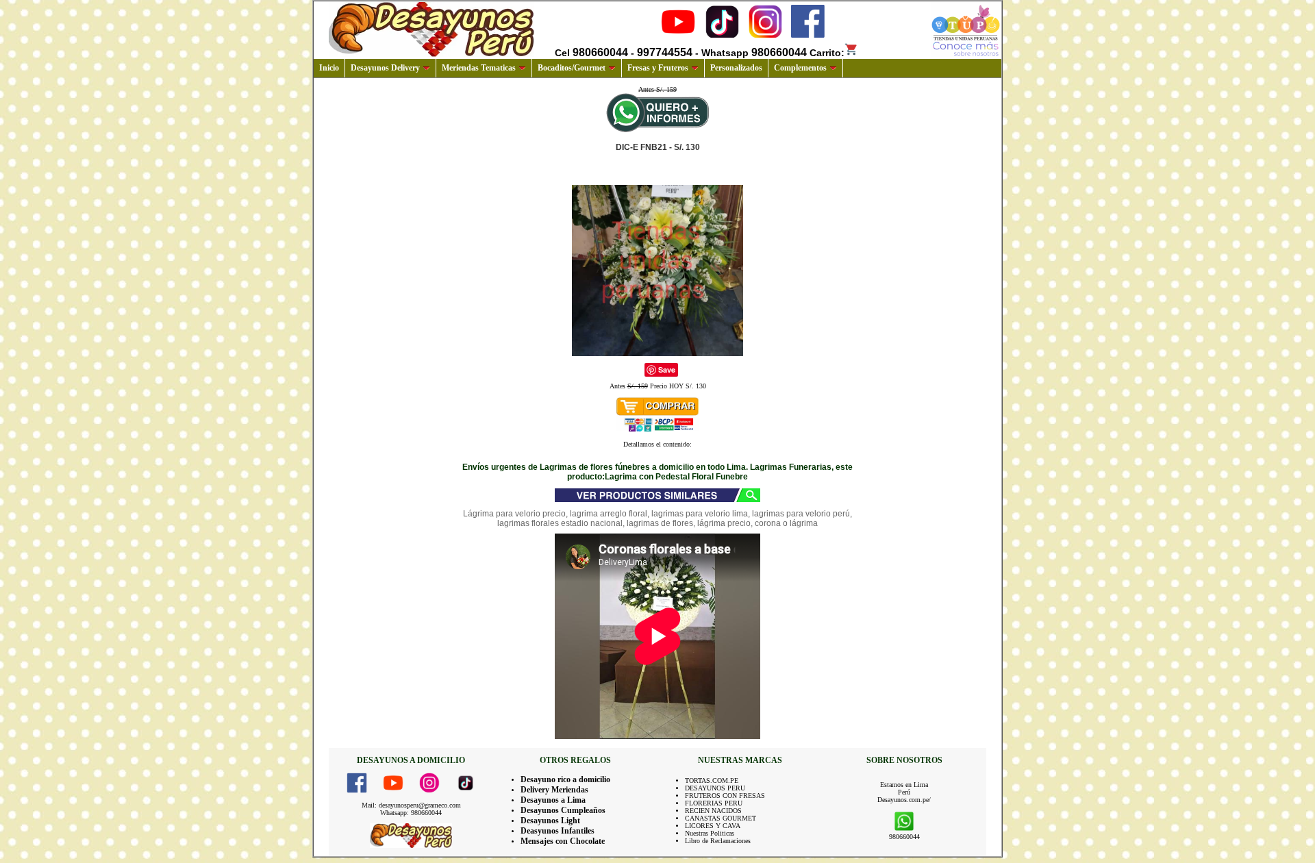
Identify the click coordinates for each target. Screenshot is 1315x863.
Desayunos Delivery (385, 68)
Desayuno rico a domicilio (565, 779)
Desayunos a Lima (553, 800)
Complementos (800, 68)
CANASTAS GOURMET (720, 818)
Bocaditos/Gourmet (571, 68)
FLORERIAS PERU (713, 803)
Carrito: (827, 52)
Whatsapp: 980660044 (411, 812)
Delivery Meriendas (554, 790)
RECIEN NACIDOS (713, 810)
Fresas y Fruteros (657, 68)
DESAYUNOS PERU (715, 788)
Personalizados (736, 68)
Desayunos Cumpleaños (563, 810)
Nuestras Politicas (709, 833)
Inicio (329, 68)
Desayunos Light (550, 820)
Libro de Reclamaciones (718, 841)
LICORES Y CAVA (712, 825)
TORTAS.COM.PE (711, 780)
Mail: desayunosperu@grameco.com (411, 805)
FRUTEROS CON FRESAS (725, 795)
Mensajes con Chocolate (563, 841)
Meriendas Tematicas (479, 68)
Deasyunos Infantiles (557, 831)
